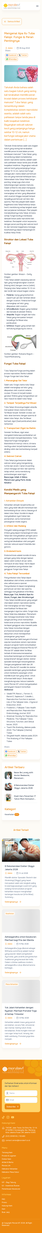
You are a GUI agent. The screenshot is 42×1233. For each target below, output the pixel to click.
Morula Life (6, 1166)
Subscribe (11, 1106)
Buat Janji (6, 1212)
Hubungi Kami (7, 1206)
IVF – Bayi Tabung (9, 1182)
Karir (3, 1209)
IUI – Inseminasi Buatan (10, 1186)
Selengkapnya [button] (11, 902)
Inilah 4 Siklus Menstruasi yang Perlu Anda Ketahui (17, 480)
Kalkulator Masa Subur (10, 1172)
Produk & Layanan (9, 1156)
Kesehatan (11, 814)
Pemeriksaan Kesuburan (11, 1189)
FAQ (3, 1199)
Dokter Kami (6, 1159)
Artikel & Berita (7, 1162)
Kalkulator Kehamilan (10, 1169)
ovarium (30, 282)
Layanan (6, 1177)
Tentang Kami (7, 1152)
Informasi (6, 1194)
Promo (4, 1202)
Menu (4, 1148)
